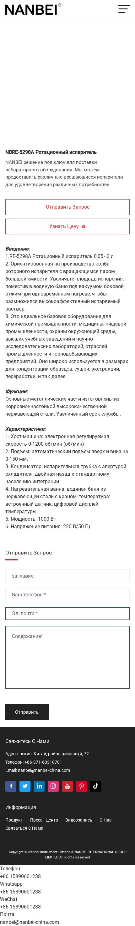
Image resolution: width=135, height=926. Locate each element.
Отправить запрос (67, 207)
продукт (14, 819)
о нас (105, 819)
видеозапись (78, 819)
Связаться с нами (24, 828)
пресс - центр (44, 819)
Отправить (27, 712)
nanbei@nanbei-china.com (44, 770)
